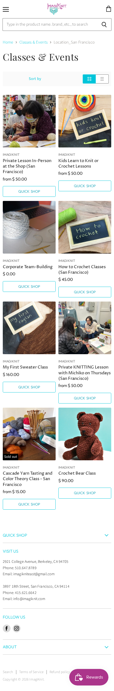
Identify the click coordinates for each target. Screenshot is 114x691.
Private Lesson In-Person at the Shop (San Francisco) (27, 166)
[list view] (102, 79)
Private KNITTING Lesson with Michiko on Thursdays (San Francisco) (84, 372)
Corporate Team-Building (28, 267)
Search (8, 672)
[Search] (104, 24)
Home (8, 42)
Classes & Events (33, 42)
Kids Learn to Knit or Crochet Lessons (78, 163)
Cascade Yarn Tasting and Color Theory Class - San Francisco (27, 478)
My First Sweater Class (25, 367)
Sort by (35, 79)
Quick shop (29, 191)
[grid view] (89, 79)
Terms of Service (31, 672)
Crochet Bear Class (77, 473)
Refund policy (60, 672)
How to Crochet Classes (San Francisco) (82, 269)
